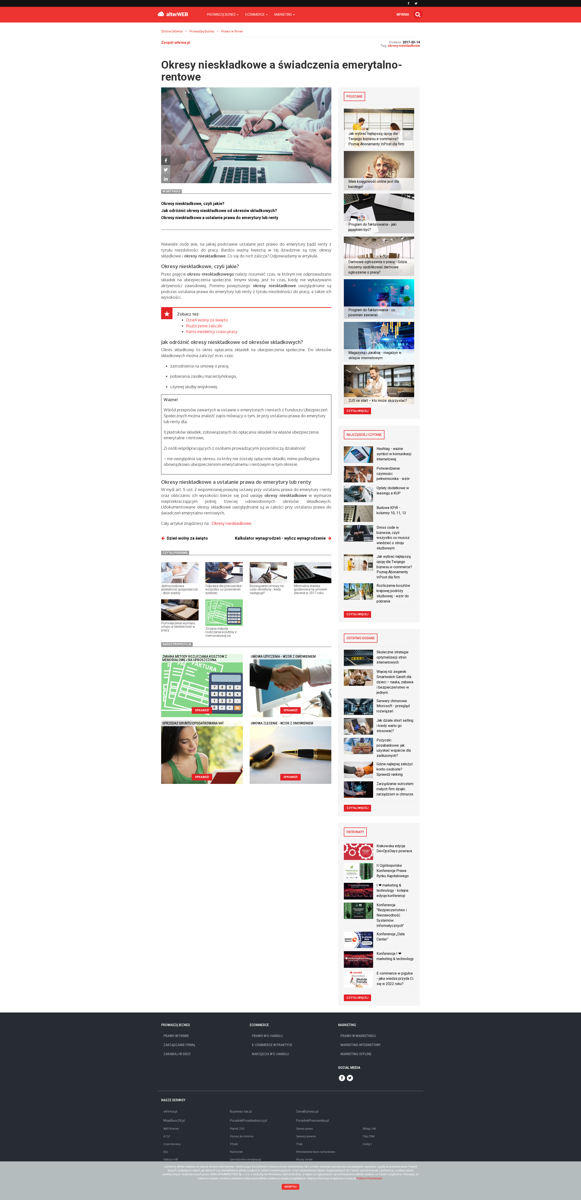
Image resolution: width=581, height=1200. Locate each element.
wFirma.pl (170, 1111)
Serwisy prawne (306, 1136)
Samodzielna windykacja (245, 1159)
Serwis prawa (304, 1128)
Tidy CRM (368, 1136)
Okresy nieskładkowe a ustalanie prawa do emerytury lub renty (219, 217)
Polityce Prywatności (369, 1178)
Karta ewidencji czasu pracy (211, 331)
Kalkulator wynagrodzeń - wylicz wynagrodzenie (280, 538)
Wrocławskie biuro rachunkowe (315, 1151)
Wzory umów (304, 1159)
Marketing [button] (283, 14)
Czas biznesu (172, 1144)
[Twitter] (165, 169)
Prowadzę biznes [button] (221, 14)
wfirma (402, 14)
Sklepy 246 (369, 1128)
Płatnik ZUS (237, 1128)
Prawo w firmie (232, 31)
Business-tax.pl (241, 1111)
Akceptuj (291, 1186)
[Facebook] (165, 160)
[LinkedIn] (165, 178)
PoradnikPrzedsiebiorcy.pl (248, 1120)
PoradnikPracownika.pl (312, 1120)
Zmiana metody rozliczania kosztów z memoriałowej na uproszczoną (220, 634)
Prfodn (234, 1144)
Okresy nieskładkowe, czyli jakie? (192, 203)
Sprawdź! (202, 710)
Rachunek (236, 1151)
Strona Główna (171, 31)
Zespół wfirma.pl (175, 42)
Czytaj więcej (357, 410)
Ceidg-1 (367, 1144)
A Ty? (166, 1136)
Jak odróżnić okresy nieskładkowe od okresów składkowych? (219, 210)
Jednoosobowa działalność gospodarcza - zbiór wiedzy (179, 589)
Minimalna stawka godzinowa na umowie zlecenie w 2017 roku (310, 589)
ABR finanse (171, 1128)
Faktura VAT (170, 1159)
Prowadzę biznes (202, 31)
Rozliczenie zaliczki (204, 325)
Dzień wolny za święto (207, 319)
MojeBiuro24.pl (174, 1120)
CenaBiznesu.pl (307, 1111)
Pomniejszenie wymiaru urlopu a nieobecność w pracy (178, 626)
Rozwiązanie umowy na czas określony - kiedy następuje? (267, 589)
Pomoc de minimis (242, 1136)
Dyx (165, 1151)
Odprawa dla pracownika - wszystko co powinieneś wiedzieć (224, 589)
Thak (299, 1144)
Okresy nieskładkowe (231, 523)
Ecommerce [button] (255, 14)
